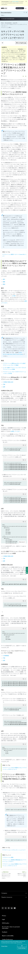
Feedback (4, 932)
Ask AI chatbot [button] (15, 1)
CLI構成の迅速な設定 (8, 382)
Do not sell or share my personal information (11, 927)
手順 (4, 384)
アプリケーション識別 (7, 857)
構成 (4, 284)
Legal (3, 919)
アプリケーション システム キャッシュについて (13, 850)
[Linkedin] (11, 908)
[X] (5, 908)
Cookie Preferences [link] (7, 939)
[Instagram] (8, 908)
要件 (4, 279)
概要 (4, 281)
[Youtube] (14, 908)
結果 (4, 386)
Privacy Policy (4, 946)
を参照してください (15, 431)
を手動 (13, 295)
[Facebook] (2, 908)
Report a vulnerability (7, 935)
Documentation (6, 12)
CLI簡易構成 (6, 655)
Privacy (4, 915)
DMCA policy (5, 923)
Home (2, 22)
